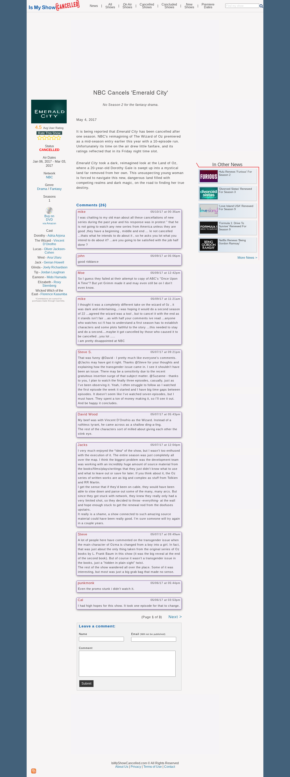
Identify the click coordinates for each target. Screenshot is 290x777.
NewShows (189, 6)
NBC (49, 177)
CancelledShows (147, 6)
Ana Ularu (54, 257)
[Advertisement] (145, 49)
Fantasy (56, 189)
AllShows (110, 6)
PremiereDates (208, 6)
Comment (86, 648)
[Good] (53, 137)
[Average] (49, 137)
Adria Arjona (56, 235)
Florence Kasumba (53, 294)
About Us (121, 766)
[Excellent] (58, 137)
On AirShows (127, 6)
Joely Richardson (55, 267)
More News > (247, 258)
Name (83, 634)
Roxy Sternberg (51, 283)
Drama (42, 189)
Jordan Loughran (53, 272)
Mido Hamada (56, 277)
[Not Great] (44, 137)
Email (148, 634)
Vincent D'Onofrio (53, 242)
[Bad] (39, 137)
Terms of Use (152, 766)
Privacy (136, 766)
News (94, 6)
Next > (175, 616)
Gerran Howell (54, 262)
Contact (169, 766)
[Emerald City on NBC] (49, 111)
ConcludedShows (169, 6)
